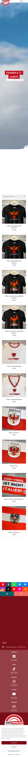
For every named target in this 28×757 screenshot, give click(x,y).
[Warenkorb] (25, 1)
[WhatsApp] (14, 584)
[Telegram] (19, 584)
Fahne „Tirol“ (14, 466)
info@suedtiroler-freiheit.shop (15, 647)
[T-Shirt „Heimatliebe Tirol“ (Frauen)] (14, 247)
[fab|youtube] (14, 693)
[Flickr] (19, 589)
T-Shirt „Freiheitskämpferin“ (14, 399)
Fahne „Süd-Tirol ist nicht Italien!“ (14, 499)
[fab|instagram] (14, 681)
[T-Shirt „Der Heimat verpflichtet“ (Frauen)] (14, 317)
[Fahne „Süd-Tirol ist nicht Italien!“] (14, 485)
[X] (8, 589)
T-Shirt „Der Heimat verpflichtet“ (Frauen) (14, 332)
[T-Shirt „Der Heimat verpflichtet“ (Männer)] (14, 282)
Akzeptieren (14, 743)
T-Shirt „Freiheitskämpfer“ (14, 366)
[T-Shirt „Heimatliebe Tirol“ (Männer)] (14, 212)
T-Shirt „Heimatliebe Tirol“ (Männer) (14, 227)
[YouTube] (14, 589)
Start (8, 80)
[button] (21, 1)
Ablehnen (14, 747)
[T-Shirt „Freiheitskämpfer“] (14, 352)
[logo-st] (14, 723)
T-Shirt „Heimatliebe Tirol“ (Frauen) (14, 262)
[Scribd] (7, 593)
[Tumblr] (8, 584)
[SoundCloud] (25, 589)
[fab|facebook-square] (14, 656)
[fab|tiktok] (14, 668)
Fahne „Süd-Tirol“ (14, 433)
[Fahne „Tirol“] (14, 452)
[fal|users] (14, 706)
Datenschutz (11, 754)
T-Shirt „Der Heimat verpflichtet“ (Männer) (14, 297)
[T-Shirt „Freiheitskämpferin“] (14, 385)
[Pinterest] (3, 584)
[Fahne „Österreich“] (14, 518)
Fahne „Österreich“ (14, 532)
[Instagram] (3, 589)
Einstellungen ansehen (14, 751)
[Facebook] (25, 584)
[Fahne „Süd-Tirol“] (14, 418)
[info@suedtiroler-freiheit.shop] (4, 647)
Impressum (17, 754)
